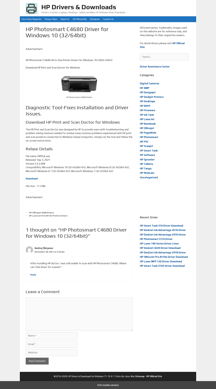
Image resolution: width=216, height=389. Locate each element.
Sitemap (139, 376)
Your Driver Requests (31, 19)
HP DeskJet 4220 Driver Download (160, 247)
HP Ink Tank (147, 114)
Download (32, 178)
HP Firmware (147, 110)
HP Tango (145, 168)
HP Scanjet (146, 146)
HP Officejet (147, 128)
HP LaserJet (147, 119)
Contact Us (108, 19)
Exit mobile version (108, 385)
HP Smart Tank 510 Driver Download (161, 225)
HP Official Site (80, 19)
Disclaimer (95, 19)
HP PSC (144, 141)
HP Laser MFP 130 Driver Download (161, 261)
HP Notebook (148, 123)
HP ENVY (145, 105)
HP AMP (144, 88)
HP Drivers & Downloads (78, 7)
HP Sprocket (147, 159)
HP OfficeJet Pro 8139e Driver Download (164, 256)
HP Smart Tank (149, 150)
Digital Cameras (149, 83)
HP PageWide (148, 132)
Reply (33, 274)
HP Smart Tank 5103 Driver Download (162, 265)
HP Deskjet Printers (152, 96)
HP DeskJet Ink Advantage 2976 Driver (163, 234)
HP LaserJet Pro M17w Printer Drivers (48, 215)
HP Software (147, 155)
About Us (65, 19)
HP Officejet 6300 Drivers (41, 212)
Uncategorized (149, 177)
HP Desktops (147, 101)
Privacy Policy (51, 19)
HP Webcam (147, 172)
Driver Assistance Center (155, 66)
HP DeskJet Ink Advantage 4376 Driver (163, 230)
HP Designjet (148, 92)
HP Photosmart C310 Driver (156, 239)
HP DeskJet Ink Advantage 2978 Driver (163, 252)
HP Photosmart (149, 137)
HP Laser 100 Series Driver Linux (159, 243)
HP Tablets (146, 163)
